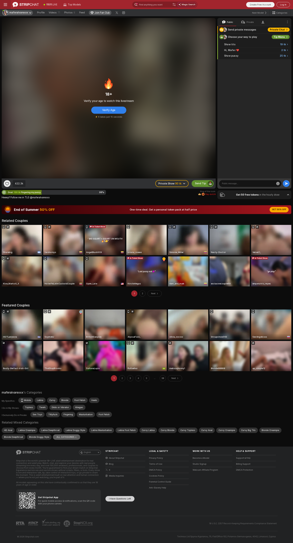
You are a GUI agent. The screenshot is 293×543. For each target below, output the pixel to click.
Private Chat (277, 29)
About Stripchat (116, 458)
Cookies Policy (156, 476)
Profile (41, 12)
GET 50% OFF (279, 209)
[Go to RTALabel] (20, 523)
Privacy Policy (156, 458)
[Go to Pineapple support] (67, 523)
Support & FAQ (243, 458)
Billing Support (243, 464)
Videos (54, 12)
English (87, 452)
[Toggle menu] (5, 4)
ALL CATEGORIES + (66, 437)
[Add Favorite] (7, 183)
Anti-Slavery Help (157, 488)
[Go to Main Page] (26, 4)
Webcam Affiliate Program (205, 470)
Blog (111, 464)
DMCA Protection (244, 470)
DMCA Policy (155, 470)
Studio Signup (200, 464)
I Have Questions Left (120, 498)
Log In (283, 4)
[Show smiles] (278, 184)
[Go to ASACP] (33, 523)
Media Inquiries (116, 476)
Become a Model (201, 458)
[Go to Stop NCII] (83, 523)
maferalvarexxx (12, 392)
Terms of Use (155, 464)
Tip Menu (279, 37)
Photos (69, 12)
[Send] (286, 183)
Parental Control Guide (160, 482)
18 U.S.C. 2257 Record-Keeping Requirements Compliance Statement (243, 523)
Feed (82, 12)
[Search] (174, 4)
